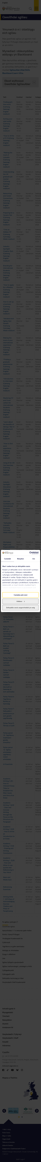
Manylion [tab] (20, 559)
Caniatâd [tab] (7, 559)
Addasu (19, 601)
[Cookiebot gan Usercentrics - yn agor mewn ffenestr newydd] (29, 552)
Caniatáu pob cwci (20, 595)
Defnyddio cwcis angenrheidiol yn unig (20, 608)
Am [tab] (33, 559)
